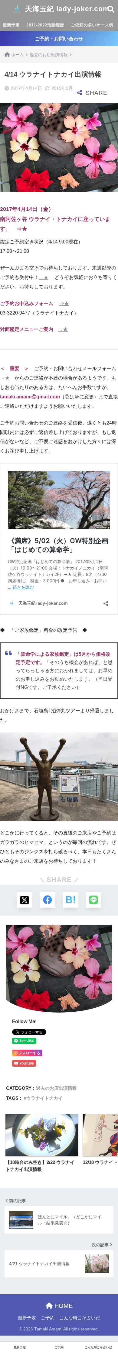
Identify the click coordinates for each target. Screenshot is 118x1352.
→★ (43, 277)
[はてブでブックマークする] (70, 900)
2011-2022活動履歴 (45, 24)
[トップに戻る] (8, 1322)
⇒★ (21, 229)
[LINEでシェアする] (93, 900)
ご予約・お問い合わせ (59, 38)
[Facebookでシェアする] (47, 900)
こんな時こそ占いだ (79, 1318)
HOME (63, 1305)
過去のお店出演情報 (56, 1088)
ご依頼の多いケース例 (92, 24)
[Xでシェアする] (24, 900)
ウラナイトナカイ (44, 1098)
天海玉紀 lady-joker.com (66, 9)
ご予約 (47, 1318)
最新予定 (11, 24)
